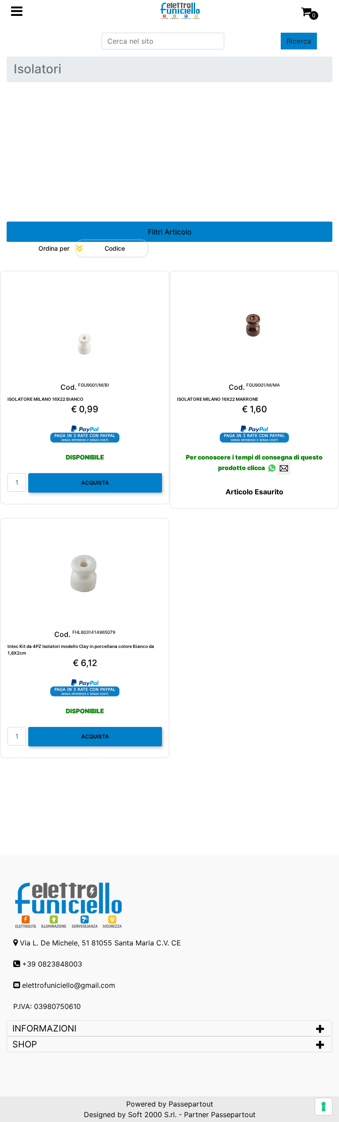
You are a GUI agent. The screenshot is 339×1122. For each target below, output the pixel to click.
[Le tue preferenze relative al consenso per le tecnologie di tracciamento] (323, 1106)
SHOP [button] (24, 1044)
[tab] (169, 1028)
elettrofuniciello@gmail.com (68, 985)
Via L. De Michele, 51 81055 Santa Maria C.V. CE (100, 942)
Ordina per (53, 248)
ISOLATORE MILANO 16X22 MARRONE (217, 399)
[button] (299, 41)
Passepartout (191, 1103)
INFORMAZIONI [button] (45, 1028)
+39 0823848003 (52, 964)
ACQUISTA (95, 482)
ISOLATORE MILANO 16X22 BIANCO (45, 399)
